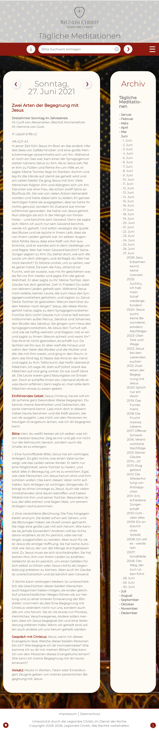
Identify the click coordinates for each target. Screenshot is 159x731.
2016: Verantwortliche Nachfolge (136, 444)
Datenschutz (90, 714)
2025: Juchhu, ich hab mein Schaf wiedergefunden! (136, 292)
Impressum (68, 714)
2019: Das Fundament (134, 405)
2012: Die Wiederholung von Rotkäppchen (136, 483)
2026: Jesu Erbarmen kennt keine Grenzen (136, 266)
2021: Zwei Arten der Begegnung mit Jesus (135, 374)
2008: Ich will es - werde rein (137, 543)
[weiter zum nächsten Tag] (87, 84)
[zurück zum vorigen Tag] (16, 84)
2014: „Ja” (134, 461)
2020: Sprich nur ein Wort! (136, 392)
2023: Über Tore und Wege (135, 340)
